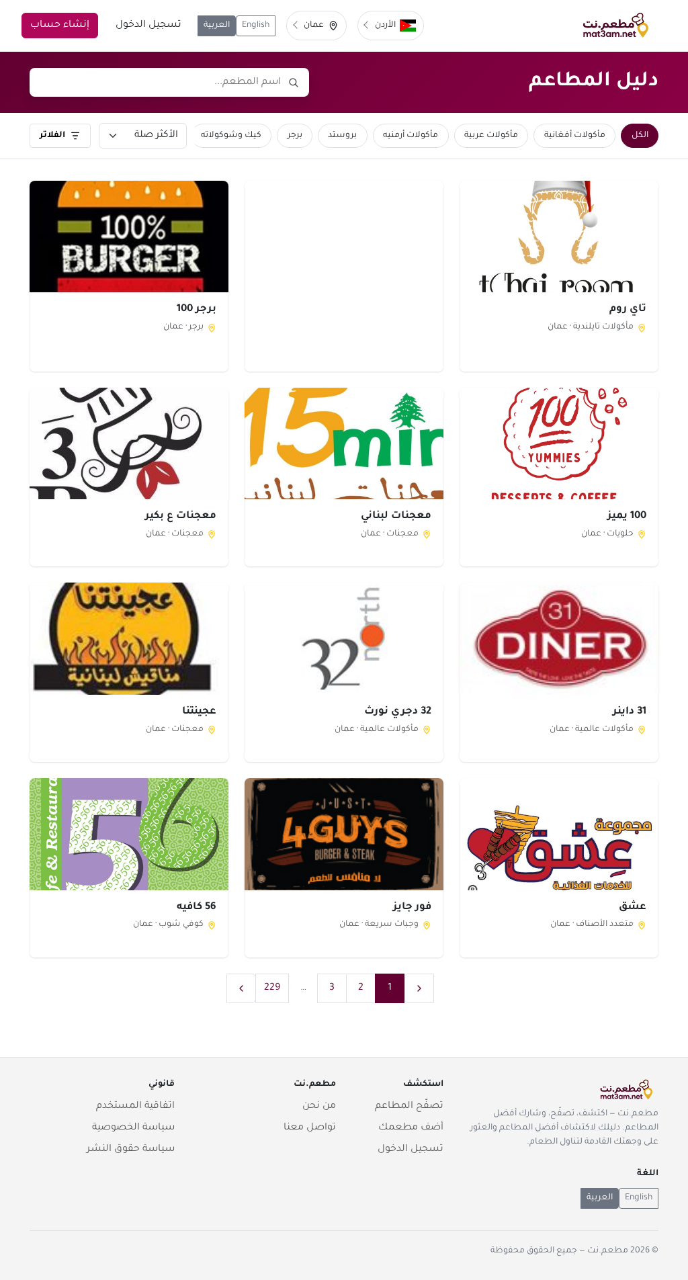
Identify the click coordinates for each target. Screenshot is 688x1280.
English (255, 25)
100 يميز (626, 516)
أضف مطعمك (410, 1128)
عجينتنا (199, 712)
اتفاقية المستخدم (135, 1106)
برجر (295, 135)
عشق (632, 907)
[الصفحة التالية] (241, 988)
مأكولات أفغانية (574, 135)
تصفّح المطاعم (409, 1106)
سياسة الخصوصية (133, 1128)
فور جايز (412, 907)
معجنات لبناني (396, 516)
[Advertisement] (343, 275)
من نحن (319, 1106)
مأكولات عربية (491, 135)
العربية (217, 25)
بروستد (342, 135)
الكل (640, 135)
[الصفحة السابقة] (419, 988)
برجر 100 (196, 309)
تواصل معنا (310, 1128)
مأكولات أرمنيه (410, 135)
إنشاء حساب (59, 25)
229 (272, 988)
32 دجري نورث (397, 712)
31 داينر (629, 712)
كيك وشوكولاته (231, 135)
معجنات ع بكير (180, 516)
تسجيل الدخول (148, 25)
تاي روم (627, 309)
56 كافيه (196, 907)
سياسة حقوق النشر (131, 1149)
